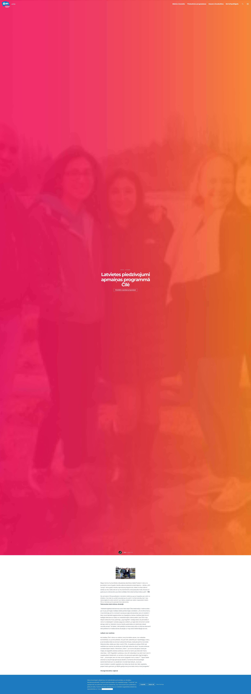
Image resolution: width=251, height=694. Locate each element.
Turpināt (142, 684)
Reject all (151, 684)
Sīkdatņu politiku (107, 689)
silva (125, 552)
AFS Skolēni (127, 269)
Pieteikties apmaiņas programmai (125, 290)
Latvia (6, 4)
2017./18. (122, 269)
